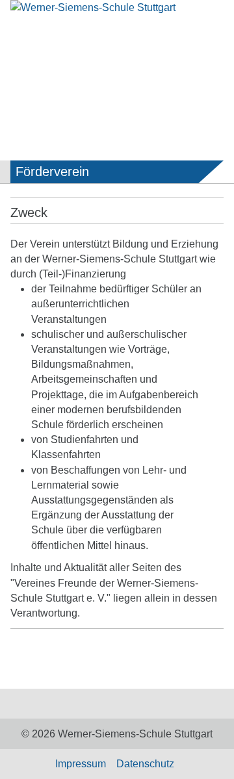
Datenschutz (145, 763)
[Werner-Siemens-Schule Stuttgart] (117, 14)
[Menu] (20, 45)
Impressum (80, 763)
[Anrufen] (156, 42)
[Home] (106, 703)
